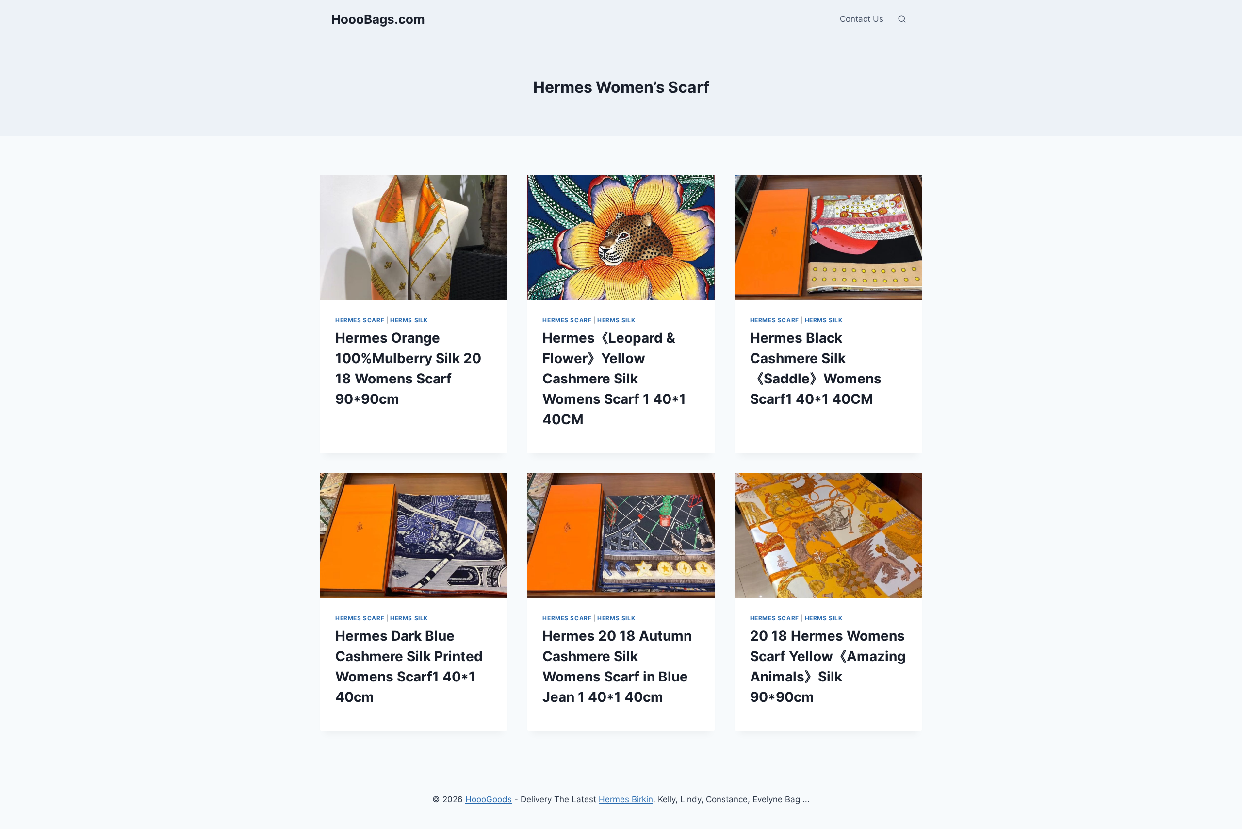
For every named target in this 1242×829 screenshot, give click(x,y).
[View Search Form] (902, 19)
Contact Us (861, 19)
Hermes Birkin (626, 799)
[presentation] (413, 237)
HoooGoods (488, 799)
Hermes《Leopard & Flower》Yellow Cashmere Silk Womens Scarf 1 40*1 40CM (614, 379)
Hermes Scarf (359, 320)
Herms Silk (409, 320)
